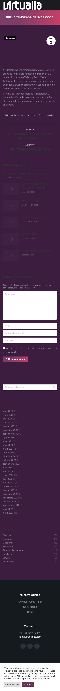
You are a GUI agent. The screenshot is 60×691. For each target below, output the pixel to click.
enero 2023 (8, 490)
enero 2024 (8, 452)
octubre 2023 (9, 460)
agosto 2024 (9, 437)
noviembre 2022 (11, 497)
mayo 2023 (8, 475)
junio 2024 (8, 445)
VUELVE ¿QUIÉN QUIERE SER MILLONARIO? (30, 173)
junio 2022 (8, 509)
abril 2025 (7, 418)
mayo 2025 (8, 415)
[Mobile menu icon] (55, 5)
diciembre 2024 (10, 430)
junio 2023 (8, 471)
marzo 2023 (8, 482)
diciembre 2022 (10, 494)
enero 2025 (8, 426)
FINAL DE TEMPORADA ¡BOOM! (38, 217)
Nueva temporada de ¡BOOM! (37, 251)
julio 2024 (7, 441)
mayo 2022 (8, 513)
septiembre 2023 (11, 464)
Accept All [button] (28, 684)
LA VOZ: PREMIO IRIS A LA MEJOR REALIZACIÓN (36, 186)
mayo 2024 (8, 449)
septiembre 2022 (11, 505)
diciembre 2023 (10, 456)
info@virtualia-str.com (30, 636)
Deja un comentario (47, 115)
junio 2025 (8, 411)
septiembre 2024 (11, 433)
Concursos (10, 38)
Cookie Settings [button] (12, 684)
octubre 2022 (9, 501)
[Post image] (4, 174)
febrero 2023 (9, 486)
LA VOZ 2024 (29, 234)
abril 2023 (7, 479)
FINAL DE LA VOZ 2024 (34, 201)
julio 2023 (7, 467)
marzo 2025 (8, 422)
